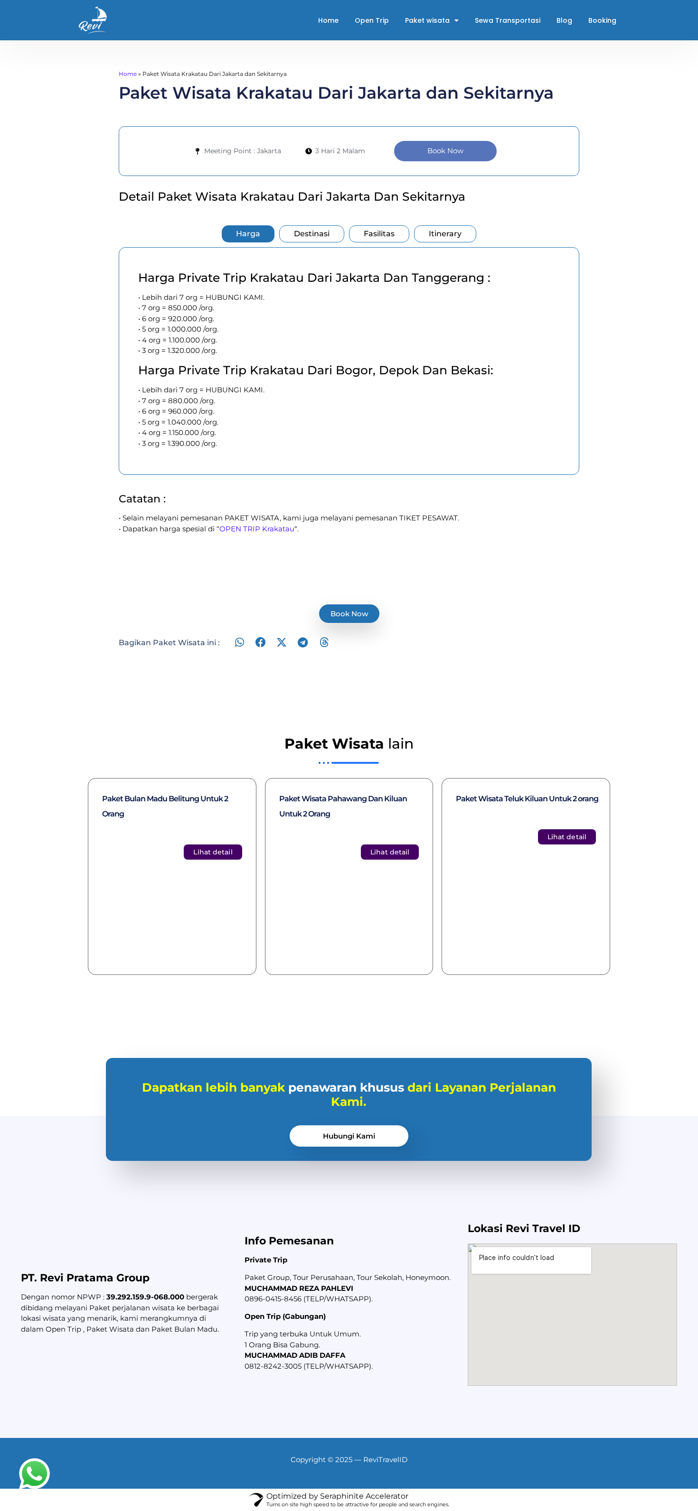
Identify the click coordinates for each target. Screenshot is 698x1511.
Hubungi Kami (349, 1135)
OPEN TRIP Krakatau (256, 528)
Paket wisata (427, 20)
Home (328, 20)
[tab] (248, 233)
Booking (602, 20)
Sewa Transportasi (507, 20)
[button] (239, 642)
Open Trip (372, 20)
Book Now (445, 150)
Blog (564, 20)
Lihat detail (212, 852)
